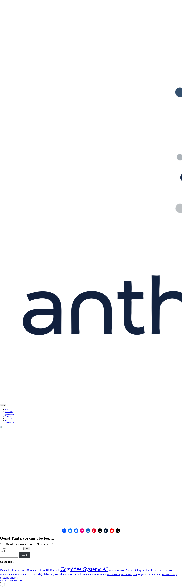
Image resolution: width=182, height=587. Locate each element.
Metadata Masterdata (94, 574)
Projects (8, 416)
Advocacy (9, 412)
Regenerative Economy (149, 574)
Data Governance (116, 570)
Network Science (113, 574)
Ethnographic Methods (164, 570)
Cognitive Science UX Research (43, 570)
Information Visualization (13, 574)
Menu (3, 405)
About (7, 409)
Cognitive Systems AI (84, 569)
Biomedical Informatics (13, 570)
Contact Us (9, 423)
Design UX (130, 570)
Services (8, 418)
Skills (7, 420)
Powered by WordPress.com (11, 580)
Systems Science (9, 577)
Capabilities (9, 414)
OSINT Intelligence (129, 575)
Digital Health (145, 570)
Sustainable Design (169, 575)
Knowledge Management (44, 574)
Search (2, 551)
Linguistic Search (72, 574)
